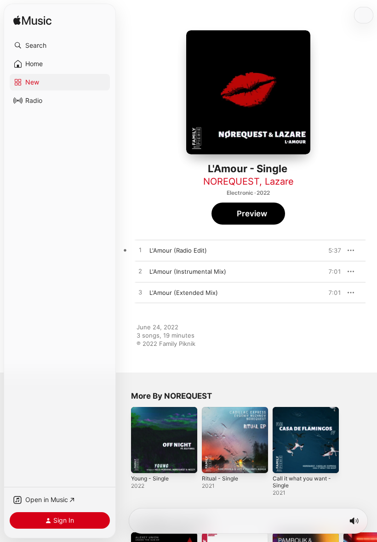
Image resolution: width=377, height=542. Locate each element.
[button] (59, 45)
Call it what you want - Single (302, 482)
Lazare (279, 181)
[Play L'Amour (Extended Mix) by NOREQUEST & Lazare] (140, 292)
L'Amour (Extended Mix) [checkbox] (183, 292)
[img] (32, 21)
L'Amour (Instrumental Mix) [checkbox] (187, 271)
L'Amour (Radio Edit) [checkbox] (178, 250)
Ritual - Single (220, 478)
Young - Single (150, 478)
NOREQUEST (231, 181)
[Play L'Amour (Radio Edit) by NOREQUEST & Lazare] (140, 250)
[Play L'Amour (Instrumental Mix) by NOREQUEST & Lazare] (140, 271)
